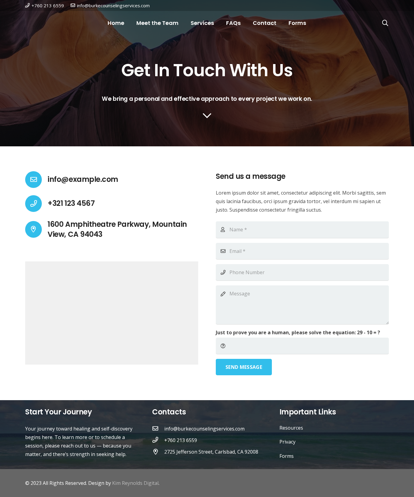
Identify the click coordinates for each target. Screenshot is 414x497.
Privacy (287, 441)
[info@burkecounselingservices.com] (158, 428)
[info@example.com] (36, 179)
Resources (291, 427)
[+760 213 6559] (158, 440)
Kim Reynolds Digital (135, 483)
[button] (385, 23)
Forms (286, 456)
